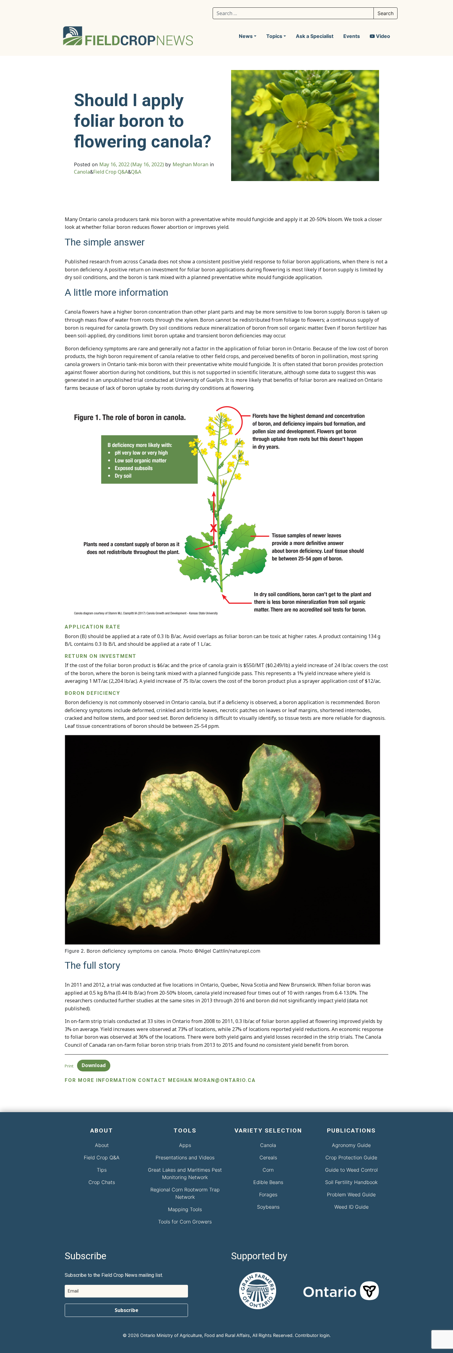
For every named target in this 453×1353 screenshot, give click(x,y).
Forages (268, 1194)
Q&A (136, 171)
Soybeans (268, 1207)
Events (351, 36)
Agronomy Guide (351, 1145)
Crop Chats (101, 1182)
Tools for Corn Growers (185, 1222)
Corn (268, 1170)
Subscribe (126, 1310)
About (102, 1145)
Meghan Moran (190, 164)
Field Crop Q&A (110, 171)
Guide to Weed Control (351, 1170)
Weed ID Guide (351, 1207)
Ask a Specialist (314, 36)
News (246, 36)
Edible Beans (268, 1182)
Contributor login (312, 1335)
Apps (185, 1145)
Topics (274, 36)
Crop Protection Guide (351, 1157)
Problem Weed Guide (351, 1194)
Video (382, 36)
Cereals (268, 1157)
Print (69, 1065)
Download (94, 1065)
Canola (82, 171)
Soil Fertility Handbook (351, 1182)
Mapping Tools (185, 1209)
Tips (102, 1170)
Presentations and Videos (185, 1157)
